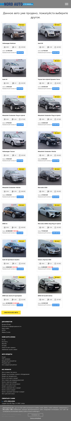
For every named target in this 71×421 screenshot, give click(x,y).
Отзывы (4, 345)
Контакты (5, 342)
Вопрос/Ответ (6, 324)
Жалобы (4, 343)
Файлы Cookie (6, 332)
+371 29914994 (9, 401)
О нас (3, 340)
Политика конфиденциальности (11, 326)
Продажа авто (6, 363)
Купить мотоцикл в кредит (10, 378)
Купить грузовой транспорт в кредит (13, 392)
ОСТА (3, 330)
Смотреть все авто (11, 312)
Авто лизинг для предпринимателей (13, 380)
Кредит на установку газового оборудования (15, 374)
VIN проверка (6, 359)
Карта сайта (5, 328)
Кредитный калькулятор (9, 361)
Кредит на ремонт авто (9, 386)
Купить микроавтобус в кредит (11, 388)
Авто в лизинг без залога (9, 372)
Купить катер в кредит (8, 390)
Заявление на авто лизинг (9, 349)
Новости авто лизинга (8, 347)
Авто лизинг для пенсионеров (11, 384)
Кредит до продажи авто (9, 376)
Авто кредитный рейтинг (9, 365)
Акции (4, 357)
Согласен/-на (35, 415)
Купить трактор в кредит (9, 382)
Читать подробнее (35, 418)
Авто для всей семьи (8, 394)
